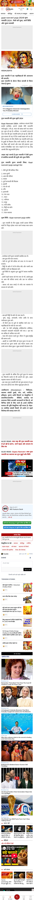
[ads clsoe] (33, 890)
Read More (9, 473)
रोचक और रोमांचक (20, 550)
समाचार (3, 14)
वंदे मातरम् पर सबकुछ (21, 14)
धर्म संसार (7, 869)
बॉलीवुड (10, 14)
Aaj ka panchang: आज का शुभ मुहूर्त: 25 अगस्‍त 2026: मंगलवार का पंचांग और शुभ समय (6, 881)
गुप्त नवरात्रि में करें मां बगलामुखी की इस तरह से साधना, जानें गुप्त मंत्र (16, 538)
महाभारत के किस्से (24, 546)
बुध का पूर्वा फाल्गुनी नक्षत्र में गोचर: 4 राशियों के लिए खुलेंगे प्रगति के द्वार (19, 881)
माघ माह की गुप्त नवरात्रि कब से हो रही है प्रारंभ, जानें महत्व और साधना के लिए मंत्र (17, 444)
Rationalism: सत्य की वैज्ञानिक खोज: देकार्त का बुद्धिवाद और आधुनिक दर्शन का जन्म (19, 835)
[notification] (31, 9)
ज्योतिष (29, 543)
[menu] (3, 9)
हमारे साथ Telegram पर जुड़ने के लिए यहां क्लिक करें (17, 527)
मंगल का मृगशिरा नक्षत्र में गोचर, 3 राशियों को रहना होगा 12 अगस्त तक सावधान (6, 835)
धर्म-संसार (13, 546)
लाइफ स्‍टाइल (5, 546)
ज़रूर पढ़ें (7, 823)
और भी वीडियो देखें (7, 843)
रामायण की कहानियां (7, 550)
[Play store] (27, 9)
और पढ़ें (10, 517)
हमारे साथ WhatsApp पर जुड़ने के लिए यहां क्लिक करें (17, 523)
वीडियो (6, 840)
